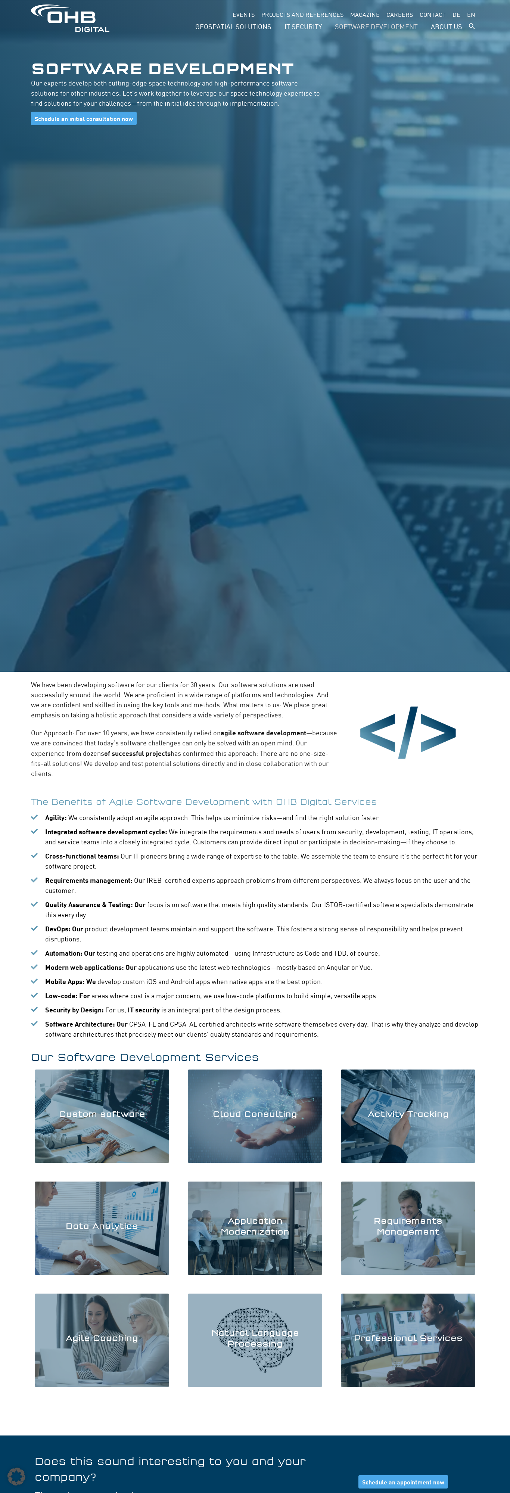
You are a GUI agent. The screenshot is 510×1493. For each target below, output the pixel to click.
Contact (433, 14)
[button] (472, 26)
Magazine (365, 14)
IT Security (303, 26)
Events (244, 14)
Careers (399, 14)
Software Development (376, 26)
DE (456, 14)
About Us (446, 26)
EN (471, 14)
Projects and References (302, 14)
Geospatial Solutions (233, 26)
